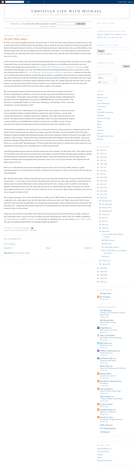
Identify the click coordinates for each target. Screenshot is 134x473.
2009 (102, 268)
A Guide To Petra (103, 451)
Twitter (99, 457)
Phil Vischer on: (106, 343)
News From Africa (106, 417)
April (104, 228)
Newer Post (8, 248)
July (103, 218)
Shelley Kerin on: (106, 425)
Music (99, 127)
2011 (102, 194)
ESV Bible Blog (105, 310)
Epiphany (100, 115)
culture (33, 230)
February (105, 260)
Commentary (101, 106)
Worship (100, 139)
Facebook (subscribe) (104, 460)
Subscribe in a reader (18, 23)
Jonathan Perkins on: (108, 409)
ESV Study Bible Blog (108, 428)
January (105, 264)
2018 (102, 174)
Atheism (100, 94)
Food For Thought (103, 118)
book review (16, 230)
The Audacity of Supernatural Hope (111, 419)
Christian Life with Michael (67, 11)
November (106, 204)
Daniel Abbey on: (106, 366)
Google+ (100, 454)
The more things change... (16, 38)
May (104, 224)
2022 (102, 164)
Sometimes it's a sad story (108, 376)
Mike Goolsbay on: (107, 396)
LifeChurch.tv (105, 432)
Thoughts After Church (105, 136)
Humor (99, 121)
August (105, 214)
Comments (104, 82)
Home (48, 248)
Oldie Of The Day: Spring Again (110, 391)
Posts (102, 78)
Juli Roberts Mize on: (108, 358)
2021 (102, 167)
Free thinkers (104, 383)
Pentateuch (105, 256)
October (105, 207)
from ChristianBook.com (12, 219)
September (106, 211)
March (104, 231)
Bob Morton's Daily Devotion (111, 381)
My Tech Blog (105, 297)
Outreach (100, 130)
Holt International (106, 320)
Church (99, 100)
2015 (102, 181)
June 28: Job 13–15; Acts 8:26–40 (109, 37)
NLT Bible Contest (108, 240)
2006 (102, 278)
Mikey (99, 124)
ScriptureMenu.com (104, 448)
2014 (102, 184)
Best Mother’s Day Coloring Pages (111, 337)
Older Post (88, 248)
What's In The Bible (107, 335)
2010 (102, 198)
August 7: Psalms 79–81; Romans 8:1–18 (112, 34)
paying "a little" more (82, 219)
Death (99, 109)
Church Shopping (103, 103)
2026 (102, 150)
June (104, 221)
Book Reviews (102, 97)
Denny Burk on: (106, 328)
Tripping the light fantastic (108, 360)
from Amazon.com (31, 219)
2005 (102, 282)
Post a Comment (9, 244)
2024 (102, 157)
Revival (100, 133)
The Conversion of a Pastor (108, 330)
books (25, 230)
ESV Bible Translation (105, 112)
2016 (102, 177)
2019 (102, 170)
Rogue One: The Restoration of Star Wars (113, 368)
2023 (102, 160)
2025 (102, 153)
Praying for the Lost (106, 353)
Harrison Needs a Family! (108, 322)
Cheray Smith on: (106, 389)
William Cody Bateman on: (110, 350)
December (106, 201)
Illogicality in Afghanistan (108, 412)
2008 (102, 271)
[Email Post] (32, 228)
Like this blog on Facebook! (48, 26)
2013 (102, 187)
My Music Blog (105, 293)
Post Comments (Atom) (22, 253)
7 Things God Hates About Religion (111, 398)
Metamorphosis (105, 373)
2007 (102, 275)
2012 (102, 191)
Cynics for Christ (106, 404)
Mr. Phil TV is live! (106, 345)
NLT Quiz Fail (106, 243)
